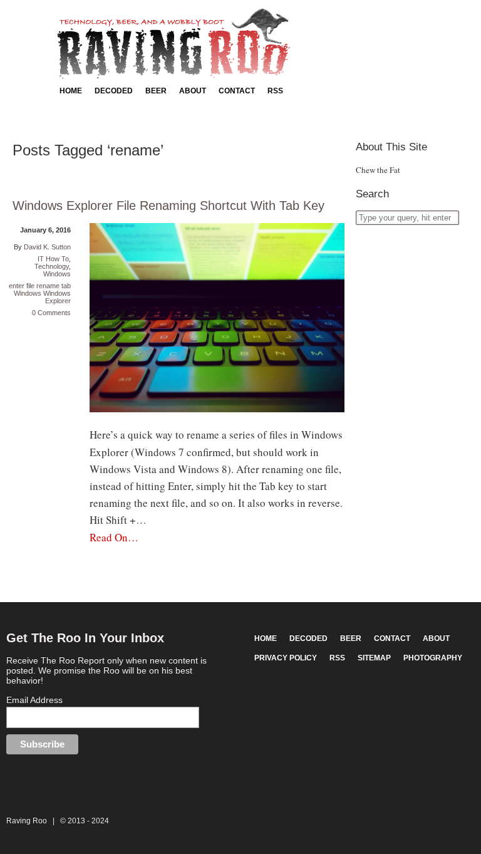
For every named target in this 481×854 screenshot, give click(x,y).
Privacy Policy (285, 658)
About (192, 90)
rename (47, 285)
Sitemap (374, 658)
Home (70, 90)
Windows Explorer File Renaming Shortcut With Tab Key (168, 205)
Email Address (34, 700)
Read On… (114, 537)
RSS (275, 90)
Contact (237, 90)
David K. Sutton (47, 247)
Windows (57, 274)
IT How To (53, 259)
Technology (51, 266)
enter (16, 285)
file (30, 285)
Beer (156, 90)
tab (66, 285)
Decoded (114, 90)
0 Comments (51, 312)
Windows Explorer (57, 297)
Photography (432, 658)
